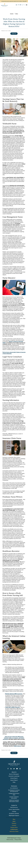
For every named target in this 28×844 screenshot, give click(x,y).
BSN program (17, 746)
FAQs (14, 782)
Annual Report (14, 778)
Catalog (14, 811)
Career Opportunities (14, 809)
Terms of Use (9, 839)
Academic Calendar (14, 813)
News (14, 821)
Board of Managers (14, 774)
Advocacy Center (14, 831)
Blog (16, 13)
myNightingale (14, 829)
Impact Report (14, 780)
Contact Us (14, 805)
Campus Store (14, 827)
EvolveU (14, 825)
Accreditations (14, 788)
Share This (14, 33)
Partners (14, 823)
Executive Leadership (14, 776)
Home (11, 13)
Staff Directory (14, 807)
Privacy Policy (18, 839)
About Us (14, 772)
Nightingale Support (14, 815)
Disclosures (14, 786)
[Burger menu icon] (26, 5)
